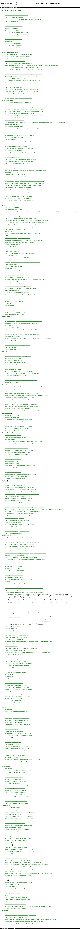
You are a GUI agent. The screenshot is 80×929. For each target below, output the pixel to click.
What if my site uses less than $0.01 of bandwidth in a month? (17, 724)
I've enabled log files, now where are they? (13, 358)
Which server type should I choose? (12, 47)
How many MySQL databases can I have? (13, 836)
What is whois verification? (10, 139)
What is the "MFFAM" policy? (11, 763)
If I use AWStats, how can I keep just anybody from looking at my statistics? (20, 915)
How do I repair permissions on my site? (13, 349)
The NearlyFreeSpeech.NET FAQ (11, 10)
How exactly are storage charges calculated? (14, 575)
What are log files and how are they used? (13, 360)
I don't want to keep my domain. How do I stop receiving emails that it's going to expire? (23, 185)
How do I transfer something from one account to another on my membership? (21, 648)
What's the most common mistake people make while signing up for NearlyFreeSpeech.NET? (24, 240)
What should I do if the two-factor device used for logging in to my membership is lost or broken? (24, 399)
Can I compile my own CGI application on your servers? (16, 796)
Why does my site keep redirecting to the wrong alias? (16, 853)
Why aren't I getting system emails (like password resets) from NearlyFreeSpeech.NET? (23, 393)
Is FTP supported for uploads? (11, 901)
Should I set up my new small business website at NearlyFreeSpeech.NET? (20, 294)
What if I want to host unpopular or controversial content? (16, 715)
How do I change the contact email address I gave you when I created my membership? (23, 680)
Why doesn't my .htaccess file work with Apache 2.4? (16, 871)
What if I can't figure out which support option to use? (16, 469)
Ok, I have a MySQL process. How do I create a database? (17, 485)
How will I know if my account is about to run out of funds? (17, 257)
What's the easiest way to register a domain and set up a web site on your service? (22, 334)
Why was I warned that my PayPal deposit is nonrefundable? (17, 635)
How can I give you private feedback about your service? (16, 454)
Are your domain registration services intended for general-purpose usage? (20, 288)
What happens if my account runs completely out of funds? (17, 718)
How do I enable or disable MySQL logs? (13, 533)
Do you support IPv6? (9, 842)
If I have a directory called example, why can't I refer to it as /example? (19, 851)
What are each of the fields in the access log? (14, 377)
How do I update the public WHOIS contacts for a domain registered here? (20, 196)
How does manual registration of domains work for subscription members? (20, 200)
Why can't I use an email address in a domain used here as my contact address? (21, 224)
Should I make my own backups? (12, 325)
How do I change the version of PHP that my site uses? (16, 792)
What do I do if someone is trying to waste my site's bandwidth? (18, 860)
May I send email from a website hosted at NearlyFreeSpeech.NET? (19, 739)
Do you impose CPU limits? (10, 737)
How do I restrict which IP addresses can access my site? (16, 32)
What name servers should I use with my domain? (15, 61)
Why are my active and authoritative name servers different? (17, 56)
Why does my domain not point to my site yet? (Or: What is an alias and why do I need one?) (24, 321)
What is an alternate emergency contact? (13, 572)
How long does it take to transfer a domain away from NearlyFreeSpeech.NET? (21, 159)
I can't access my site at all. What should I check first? (16, 858)
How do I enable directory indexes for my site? (14, 17)
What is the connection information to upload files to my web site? (18, 882)
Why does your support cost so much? (13, 472)
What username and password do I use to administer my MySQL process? (20, 524)
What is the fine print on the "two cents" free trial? (15, 566)
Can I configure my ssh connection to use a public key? (16, 897)
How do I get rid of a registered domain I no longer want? (16, 168)
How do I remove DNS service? (11, 95)
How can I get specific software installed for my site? (15, 437)
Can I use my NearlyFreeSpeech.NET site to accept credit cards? (18, 746)
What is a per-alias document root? (12, 28)
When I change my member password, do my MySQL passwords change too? (21, 504)
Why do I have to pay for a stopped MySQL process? (15, 502)
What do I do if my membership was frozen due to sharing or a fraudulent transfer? (22, 404)
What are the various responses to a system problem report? (17, 452)
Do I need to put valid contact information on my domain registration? (19, 148)
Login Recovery (6, 413)
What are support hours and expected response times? (16, 476)
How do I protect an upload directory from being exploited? (17, 803)
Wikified (4, 910)
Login (4, 384)
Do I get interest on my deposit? (11, 729)
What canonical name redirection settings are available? (16, 15)
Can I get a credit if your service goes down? (14, 731)
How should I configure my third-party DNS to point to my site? (17, 58)
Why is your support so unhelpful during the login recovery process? (19, 419)
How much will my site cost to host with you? (14, 299)
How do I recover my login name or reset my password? (16, 388)
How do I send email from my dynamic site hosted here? (16, 229)
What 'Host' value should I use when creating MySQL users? (17, 515)
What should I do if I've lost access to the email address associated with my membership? (23, 386)
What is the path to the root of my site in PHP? (14, 779)
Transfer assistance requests (15, 597)
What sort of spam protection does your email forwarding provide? (18, 838)
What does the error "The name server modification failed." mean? (18, 137)
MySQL (4, 480)
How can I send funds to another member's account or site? (17, 687)
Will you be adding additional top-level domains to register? (17, 144)
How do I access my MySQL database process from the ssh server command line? (22, 494)
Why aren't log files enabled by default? (13, 369)
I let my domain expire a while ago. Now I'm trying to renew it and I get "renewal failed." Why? (24, 107)
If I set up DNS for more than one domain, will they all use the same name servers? (22, 91)
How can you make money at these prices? (14, 266)
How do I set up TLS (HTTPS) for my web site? (14, 570)
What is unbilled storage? (10, 674)
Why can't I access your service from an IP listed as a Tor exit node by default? (21, 391)
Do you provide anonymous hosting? (12, 744)
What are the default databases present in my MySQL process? (18, 500)
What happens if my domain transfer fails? (13, 150)
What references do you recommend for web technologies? (17, 785)
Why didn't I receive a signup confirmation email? (15, 314)
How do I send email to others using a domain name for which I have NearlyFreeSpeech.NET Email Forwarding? (28, 216)
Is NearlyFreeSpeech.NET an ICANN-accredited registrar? (17, 117)
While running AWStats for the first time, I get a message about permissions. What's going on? (24, 921)
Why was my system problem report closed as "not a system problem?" (19, 450)
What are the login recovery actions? (12, 417)
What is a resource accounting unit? (12, 568)
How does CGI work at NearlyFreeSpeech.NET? (15, 772)
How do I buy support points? (11, 467)
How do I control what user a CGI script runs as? (15, 794)
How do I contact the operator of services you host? (15, 548)
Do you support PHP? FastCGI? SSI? (12, 807)
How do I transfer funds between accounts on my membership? (18, 665)
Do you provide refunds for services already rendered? (16, 691)
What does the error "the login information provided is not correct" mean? (20, 397)
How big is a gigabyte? (9, 833)
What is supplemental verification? (12, 757)
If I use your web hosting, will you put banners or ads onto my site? (18, 735)
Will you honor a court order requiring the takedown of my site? (18, 753)
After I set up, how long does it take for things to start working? (17, 336)
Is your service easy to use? (10, 249)
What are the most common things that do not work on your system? (19, 825)
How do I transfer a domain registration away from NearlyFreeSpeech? (19, 161)
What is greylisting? (9, 231)
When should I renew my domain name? (13, 165)
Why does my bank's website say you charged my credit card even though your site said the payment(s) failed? (27, 652)
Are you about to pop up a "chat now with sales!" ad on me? (17, 277)
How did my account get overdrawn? (12, 626)
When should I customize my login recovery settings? (16, 430)
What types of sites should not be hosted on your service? (17, 748)
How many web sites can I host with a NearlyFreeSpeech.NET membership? (21, 253)
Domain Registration (7, 100)
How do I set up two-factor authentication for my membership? (17, 585)
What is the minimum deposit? (11, 268)
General (4, 235)
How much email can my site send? (12, 207)
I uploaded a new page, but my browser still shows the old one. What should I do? (21, 329)
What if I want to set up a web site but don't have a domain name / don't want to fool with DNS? (24, 279)
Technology (5, 805)
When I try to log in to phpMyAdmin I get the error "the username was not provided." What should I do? (26, 511)
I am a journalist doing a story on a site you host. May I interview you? (19, 550)
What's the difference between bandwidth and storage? (16, 283)
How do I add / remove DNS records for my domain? (15, 78)
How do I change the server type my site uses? (14, 43)
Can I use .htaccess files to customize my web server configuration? (19, 816)
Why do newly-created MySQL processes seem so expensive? (18, 528)
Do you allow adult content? (10, 726)
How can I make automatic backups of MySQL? (14, 518)
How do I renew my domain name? (12, 157)
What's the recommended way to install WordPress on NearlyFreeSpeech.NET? (21, 323)
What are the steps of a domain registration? (14, 178)
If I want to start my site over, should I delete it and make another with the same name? (22, 632)
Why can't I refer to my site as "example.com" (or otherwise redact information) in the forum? (24, 862)
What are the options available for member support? (15, 445)
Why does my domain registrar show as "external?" (15, 176)
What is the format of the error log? (12, 382)
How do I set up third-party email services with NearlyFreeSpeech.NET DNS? (21, 218)
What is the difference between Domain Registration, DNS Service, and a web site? (22, 318)
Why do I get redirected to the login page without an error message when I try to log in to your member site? (27, 395)
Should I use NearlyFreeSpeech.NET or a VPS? (15, 312)
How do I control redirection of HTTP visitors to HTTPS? (16, 34)
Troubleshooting (6, 845)
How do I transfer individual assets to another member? (16, 704)
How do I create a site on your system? (13, 327)
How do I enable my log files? (11, 366)
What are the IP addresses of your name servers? (15, 670)
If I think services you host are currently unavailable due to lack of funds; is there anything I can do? (25, 559)
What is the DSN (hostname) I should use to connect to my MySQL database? (21, 487)
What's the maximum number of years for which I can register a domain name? (21, 135)
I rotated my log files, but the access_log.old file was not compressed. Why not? (21, 380)
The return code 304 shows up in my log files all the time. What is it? (19, 371)
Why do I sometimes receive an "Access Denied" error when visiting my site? (21, 866)
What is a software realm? (10, 768)
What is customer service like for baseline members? (16, 722)
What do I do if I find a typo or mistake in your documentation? (17, 694)
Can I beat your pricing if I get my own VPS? (14, 244)
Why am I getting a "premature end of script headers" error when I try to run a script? (22, 869)
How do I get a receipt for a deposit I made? (14, 683)
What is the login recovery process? (12, 415)
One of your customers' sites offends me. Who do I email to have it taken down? (21, 537)
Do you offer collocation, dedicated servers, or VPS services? (17, 272)
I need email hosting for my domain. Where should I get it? (17, 209)
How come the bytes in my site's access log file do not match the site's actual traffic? (22, 373)
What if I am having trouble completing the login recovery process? (18, 426)
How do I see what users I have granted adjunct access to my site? (18, 663)
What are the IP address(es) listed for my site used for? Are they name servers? (21, 76)
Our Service (5, 562)
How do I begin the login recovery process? (14, 421)
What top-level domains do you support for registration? (16, 163)
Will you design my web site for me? (12, 270)
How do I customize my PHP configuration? (14, 777)
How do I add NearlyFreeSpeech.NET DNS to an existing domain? (19, 63)
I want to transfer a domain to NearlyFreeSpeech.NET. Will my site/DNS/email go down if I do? (24, 111)
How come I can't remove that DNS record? (14, 87)
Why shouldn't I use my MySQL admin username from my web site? (19, 513)
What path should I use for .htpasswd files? (13, 30)
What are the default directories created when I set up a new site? (18, 579)
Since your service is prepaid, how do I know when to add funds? (18, 689)
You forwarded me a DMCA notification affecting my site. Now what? (19, 643)
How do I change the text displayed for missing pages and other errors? (19, 23)
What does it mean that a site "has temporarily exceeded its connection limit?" (21, 855)
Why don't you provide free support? (12, 463)
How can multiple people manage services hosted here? (16, 650)
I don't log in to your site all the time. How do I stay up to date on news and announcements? (24, 656)
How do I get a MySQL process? (11, 483)
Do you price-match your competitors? (12, 264)
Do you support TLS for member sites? (13, 814)
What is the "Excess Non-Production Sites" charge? (15, 654)
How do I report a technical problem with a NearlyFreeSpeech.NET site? (20, 546)
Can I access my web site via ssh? (12, 886)
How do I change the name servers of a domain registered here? (18, 102)
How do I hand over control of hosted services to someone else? (18, 661)
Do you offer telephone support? (11, 307)
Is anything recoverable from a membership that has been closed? (18, 761)
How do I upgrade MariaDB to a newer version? (14, 526)
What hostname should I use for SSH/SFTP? (14, 890)
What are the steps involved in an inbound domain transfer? (17, 104)
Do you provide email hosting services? (13, 246)
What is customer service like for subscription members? (16, 720)
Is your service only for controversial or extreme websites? (17, 292)
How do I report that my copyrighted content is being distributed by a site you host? (22, 542)
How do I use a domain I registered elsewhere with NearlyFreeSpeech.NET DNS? (22, 67)
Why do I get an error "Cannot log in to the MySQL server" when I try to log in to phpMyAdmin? (24, 507)
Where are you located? (10, 305)
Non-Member (5, 535)
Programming (6, 766)
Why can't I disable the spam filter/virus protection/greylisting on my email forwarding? (22, 233)
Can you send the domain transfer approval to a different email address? (20, 152)
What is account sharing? (10, 676)
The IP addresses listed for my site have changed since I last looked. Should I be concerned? (24, 588)
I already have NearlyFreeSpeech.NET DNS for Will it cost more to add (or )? (32, 65)
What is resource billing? (10, 581)
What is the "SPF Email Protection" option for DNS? (15, 71)
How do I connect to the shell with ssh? (13, 893)
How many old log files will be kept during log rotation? (16, 375)
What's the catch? (8, 709)
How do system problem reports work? (13, 459)
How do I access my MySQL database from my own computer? (18, 496)
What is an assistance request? (11, 461)
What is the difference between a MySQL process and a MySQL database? (20, 489)
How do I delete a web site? (10, 347)
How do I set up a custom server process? (13, 45)
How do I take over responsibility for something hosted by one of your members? (21, 557)
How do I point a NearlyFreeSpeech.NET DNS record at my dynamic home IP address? (23, 89)
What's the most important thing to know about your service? (17, 238)
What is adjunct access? (10, 564)
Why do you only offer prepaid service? (13, 259)
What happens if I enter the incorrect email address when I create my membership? (22, 406)
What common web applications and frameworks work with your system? (20, 812)
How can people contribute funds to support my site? (15, 630)
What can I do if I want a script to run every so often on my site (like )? (20, 774)
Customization (6, 12)
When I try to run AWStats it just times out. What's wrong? (16, 925)
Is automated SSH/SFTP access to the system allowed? (16, 908)
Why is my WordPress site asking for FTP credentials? (16, 877)
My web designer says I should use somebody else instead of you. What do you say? (22, 262)
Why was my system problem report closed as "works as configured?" (19, 443)
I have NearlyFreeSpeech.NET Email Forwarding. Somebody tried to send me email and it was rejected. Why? (27, 220)
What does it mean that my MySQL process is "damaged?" (17, 531)
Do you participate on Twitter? (11, 456)
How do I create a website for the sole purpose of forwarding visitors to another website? (23, 19)
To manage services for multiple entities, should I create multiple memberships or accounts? (24, 592)
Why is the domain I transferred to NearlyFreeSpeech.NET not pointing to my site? (22, 128)
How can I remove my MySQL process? (13, 522)
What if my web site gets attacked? (12, 290)
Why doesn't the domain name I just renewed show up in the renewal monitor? (21, 189)
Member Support (6, 432)
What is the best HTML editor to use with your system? (16, 781)
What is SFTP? (8, 895)
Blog (19, 7)
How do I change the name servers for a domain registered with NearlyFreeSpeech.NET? (23, 80)
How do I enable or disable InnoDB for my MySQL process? (17, 520)
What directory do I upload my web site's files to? (15, 888)
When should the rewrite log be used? (12, 21)
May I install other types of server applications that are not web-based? (19, 818)
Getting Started (6, 316)
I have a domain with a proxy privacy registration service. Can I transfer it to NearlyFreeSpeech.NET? (26, 109)
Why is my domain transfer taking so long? (13, 124)
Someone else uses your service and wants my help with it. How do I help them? (21, 310)
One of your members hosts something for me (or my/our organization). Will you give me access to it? (25, 553)
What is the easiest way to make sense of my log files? (16, 353)
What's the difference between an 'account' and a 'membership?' (18, 733)
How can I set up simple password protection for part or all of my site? (19, 912)
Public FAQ (8, 7)
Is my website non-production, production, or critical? (16, 672)
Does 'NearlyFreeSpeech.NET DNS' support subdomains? (17, 829)
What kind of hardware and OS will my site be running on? (17, 840)
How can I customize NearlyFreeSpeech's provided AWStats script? (19, 923)
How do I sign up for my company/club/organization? (15, 750)
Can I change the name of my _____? (12, 628)
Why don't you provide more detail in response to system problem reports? (20, 465)
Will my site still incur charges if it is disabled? (14, 698)
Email (3, 205)
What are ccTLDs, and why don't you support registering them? (18, 198)
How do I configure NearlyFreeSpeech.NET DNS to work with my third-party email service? (23, 74)
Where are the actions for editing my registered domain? (16, 146)
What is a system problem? (10, 439)
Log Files (4, 351)
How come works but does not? (18, 54)
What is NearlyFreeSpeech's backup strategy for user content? (18, 696)
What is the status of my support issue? (13, 435)
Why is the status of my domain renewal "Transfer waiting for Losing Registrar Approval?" (23, 202)
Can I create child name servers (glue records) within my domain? (18, 133)
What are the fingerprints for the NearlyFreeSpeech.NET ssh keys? (18, 899)
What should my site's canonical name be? (13, 26)
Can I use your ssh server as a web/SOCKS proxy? (15, 755)
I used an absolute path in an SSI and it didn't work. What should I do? (19, 798)
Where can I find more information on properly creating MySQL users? (19, 498)
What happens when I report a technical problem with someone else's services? (21, 544)
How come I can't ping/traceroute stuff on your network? (16, 637)
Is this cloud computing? (10, 303)
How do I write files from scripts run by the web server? (16, 801)
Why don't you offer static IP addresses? (13, 827)
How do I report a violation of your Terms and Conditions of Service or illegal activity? (22, 540)
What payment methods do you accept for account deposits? (17, 711)
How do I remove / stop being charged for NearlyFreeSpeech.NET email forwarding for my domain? (25, 222)
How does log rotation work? (11, 364)
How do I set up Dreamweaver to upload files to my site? (16, 917)
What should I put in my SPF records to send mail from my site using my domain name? (23, 227)
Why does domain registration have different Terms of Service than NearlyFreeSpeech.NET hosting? (25, 170)
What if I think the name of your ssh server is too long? (16, 904)
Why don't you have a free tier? (11, 281)
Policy (4, 707)
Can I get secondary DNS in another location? (14, 93)
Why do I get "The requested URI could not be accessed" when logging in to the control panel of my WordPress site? (29, 873)
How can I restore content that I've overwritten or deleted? (16, 448)
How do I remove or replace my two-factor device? (15, 659)
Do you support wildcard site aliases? (12, 85)
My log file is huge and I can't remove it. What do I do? (16, 362)
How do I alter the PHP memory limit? (12, 783)
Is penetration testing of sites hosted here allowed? (15, 685)
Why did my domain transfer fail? (11, 172)
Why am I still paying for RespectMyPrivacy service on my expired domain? (20, 130)
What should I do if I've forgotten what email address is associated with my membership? (23, 402)
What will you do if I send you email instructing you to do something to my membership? (23, 759)
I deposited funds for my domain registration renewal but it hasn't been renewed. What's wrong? (24, 181)
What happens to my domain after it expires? (14, 126)
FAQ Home (3, 7)
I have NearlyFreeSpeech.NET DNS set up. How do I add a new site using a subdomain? (23, 69)
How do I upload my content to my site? (13, 884)
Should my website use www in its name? (13, 82)
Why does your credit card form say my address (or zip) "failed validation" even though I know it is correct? (26, 864)
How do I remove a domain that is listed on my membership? (17, 345)
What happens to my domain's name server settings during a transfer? (19, 113)
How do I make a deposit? (10, 340)
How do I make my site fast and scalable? (13, 39)
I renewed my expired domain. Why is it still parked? (15, 174)
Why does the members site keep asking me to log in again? (17, 408)
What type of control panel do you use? (13, 820)
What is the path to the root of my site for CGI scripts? (16, 790)
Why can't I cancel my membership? (12, 678)
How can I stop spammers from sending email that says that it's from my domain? (21, 213)
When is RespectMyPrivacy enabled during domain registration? (18, 187)
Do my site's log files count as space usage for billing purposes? (18, 356)
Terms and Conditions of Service (30, 595)
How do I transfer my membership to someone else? (15, 700)
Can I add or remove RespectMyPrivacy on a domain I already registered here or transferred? (24, 115)
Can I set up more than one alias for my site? (14, 36)
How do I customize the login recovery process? (15, 424)
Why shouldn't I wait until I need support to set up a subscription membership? (21, 474)
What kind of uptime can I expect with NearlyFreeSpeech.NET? (18, 301)
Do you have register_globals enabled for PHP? (15, 788)
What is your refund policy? (10, 713)
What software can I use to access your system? (15, 823)
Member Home (14, 7)
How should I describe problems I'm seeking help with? (16, 847)
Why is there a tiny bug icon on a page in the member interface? (18, 875)
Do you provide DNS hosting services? (13, 251)
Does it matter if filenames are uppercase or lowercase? (16, 342)
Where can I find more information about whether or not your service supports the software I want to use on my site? (28, 338)
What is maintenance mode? (11, 646)
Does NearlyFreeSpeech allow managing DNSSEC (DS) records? (18, 194)
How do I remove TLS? (9, 667)
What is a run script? (9, 41)
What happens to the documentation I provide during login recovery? (19, 428)
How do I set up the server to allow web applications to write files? (18, 770)
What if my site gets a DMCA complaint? (13, 742)
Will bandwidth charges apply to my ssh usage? (15, 577)
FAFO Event (67, 595)
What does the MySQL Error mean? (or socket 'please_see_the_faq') (33, 509)
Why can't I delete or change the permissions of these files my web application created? (23, 849)
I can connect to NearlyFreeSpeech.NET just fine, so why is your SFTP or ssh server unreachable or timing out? (28, 906)
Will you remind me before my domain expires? (14, 120)
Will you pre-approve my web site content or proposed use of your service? (20, 296)
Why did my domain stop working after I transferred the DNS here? (18, 98)
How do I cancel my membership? (12, 590)
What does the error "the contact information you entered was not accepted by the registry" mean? (25, 183)
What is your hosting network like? (12, 831)
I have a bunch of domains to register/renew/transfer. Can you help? (19, 154)
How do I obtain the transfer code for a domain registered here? (18, 141)
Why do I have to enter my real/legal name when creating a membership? (20, 242)
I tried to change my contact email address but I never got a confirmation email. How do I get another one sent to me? (29, 641)
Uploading (5, 880)
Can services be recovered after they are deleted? (15, 478)
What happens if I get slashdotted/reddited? (14, 275)
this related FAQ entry (46, 621)
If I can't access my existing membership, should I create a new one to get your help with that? (24, 410)
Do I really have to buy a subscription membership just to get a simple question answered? (23, 441)
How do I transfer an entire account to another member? (16, 702)
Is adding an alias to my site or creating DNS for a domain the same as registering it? (22, 331)
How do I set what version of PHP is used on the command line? (18, 49)
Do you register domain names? (11, 255)
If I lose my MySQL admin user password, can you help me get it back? (19, 491)
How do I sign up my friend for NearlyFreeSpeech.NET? (16, 639)
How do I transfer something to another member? (15, 583)
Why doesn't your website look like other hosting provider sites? (18, 286)
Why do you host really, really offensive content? (15, 555)
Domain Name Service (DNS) (10, 52)
